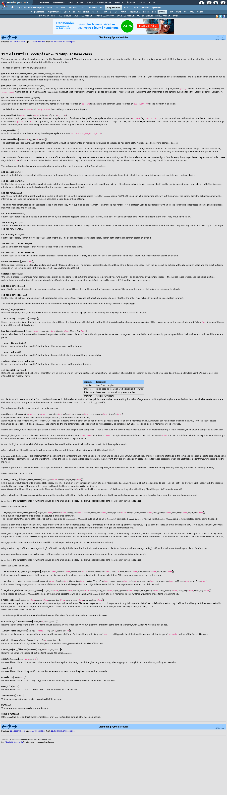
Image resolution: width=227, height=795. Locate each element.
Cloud (49, 7)
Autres (200, 12)
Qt (185, 12)
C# (105, 12)
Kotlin (123, 12)
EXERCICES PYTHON (83, 16)
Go (116, 12)
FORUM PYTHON (47, 16)
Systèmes (156, 7)
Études (130, 2)
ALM (63, 7)
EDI (101, 7)
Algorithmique (54, 12)
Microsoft (72, 7)
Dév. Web (92, 7)
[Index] (223, 37)
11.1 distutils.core (18, 41)
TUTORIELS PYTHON (104, 16)
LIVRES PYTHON (162, 16)
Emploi (118, 2)
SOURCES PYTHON (126, 16)
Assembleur (83, 12)
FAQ (70, 2)
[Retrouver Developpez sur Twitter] (220, 16)
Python (162, 12)
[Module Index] (217, 37)
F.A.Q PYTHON (64, 16)
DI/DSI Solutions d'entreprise (30, 7)
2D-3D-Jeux (69, 12)
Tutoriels (59, 2)
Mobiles (145, 7)
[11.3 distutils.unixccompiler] (14, 37)
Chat (90, 2)
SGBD (126, 7)
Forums (44, 2)
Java (82, 7)
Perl (154, 12)
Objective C (134, 12)
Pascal (146, 12)
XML (192, 12)
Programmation (113, 7)
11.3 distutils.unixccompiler (63, 41)
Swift (178, 12)
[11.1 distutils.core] (4, 37)
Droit (141, 2)
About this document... (14, 742)
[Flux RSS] (217, 16)
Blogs (79, 2)
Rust (171, 12)
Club (152, 2)
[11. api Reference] (9, 37)
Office (135, 7)
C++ (99, 12)
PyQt (175, 16)
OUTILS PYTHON (145, 16)
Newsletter (103, 2)
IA (57, 7)
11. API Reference (37, 41)
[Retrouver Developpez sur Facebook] (224, 16)
